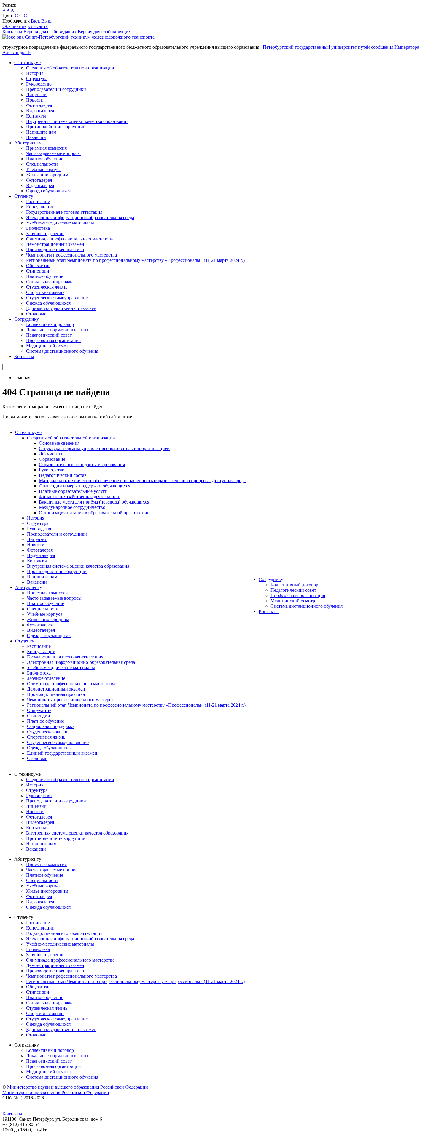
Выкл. (47, 20)
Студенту (23, 196)
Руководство (39, 83)
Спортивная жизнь (45, 292)
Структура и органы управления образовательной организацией (104, 448)
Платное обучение (44, 158)
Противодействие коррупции (56, 126)
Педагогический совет (49, 335)
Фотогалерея (39, 105)
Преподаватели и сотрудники (56, 89)
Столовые (36, 313)
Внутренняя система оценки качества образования (77, 121)
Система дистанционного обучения (62, 351)
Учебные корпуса (43, 169)
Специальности (42, 164)
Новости (35, 99)
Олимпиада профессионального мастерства (70, 238)
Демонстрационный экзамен (55, 244)
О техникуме (27, 62)
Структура (36, 78)
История (34, 73)
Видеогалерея (40, 110)
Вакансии (36, 137)
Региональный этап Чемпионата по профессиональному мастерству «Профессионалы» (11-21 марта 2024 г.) (135, 260)
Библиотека (38, 228)
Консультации (40, 206)
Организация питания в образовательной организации (94, 512)
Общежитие (38, 265)
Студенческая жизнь (46, 286)
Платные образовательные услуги (73, 491)
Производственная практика (55, 249)
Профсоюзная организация (53, 340)
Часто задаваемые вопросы (53, 153)
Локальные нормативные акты (57, 329)
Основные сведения (59, 443)
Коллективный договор (50, 324)
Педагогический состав (63, 475)
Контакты (12, 31)
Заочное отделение (45, 233)
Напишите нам (41, 131)
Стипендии (37, 270)
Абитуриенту (27, 142)
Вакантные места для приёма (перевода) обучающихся (94, 501)
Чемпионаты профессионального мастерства (71, 254)
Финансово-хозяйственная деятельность (79, 496)
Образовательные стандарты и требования (82, 464)
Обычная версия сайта (25, 26)
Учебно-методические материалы (60, 222)
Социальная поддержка (50, 281)
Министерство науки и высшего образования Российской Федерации (77, 1087)
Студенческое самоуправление (57, 297)
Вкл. (35, 20)
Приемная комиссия (46, 148)
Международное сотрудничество (72, 507)
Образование (52, 459)
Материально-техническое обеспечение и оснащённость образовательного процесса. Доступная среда (142, 480)
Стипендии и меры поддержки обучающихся (84, 485)
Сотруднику (26, 319)
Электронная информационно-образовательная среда (80, 217)
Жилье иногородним (47, 174)
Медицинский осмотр (48, 345)
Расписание (38, 201)
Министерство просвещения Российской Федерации (55, 1092)
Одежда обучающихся (48, 190)
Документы (50, 453)
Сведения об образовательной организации (70, 67)
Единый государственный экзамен (61, 308)
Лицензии (36, 94)
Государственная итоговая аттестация (64, 212)
